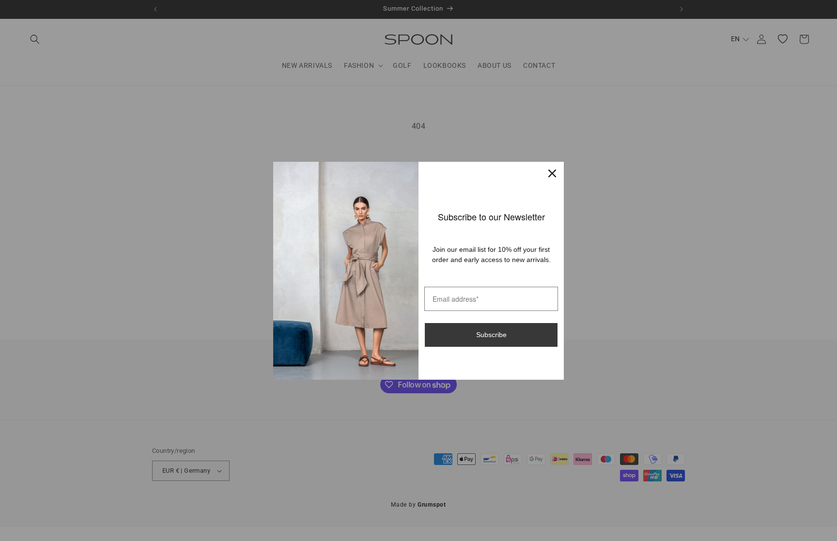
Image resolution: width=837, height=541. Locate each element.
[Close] (552, 173)
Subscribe (491, 335)
